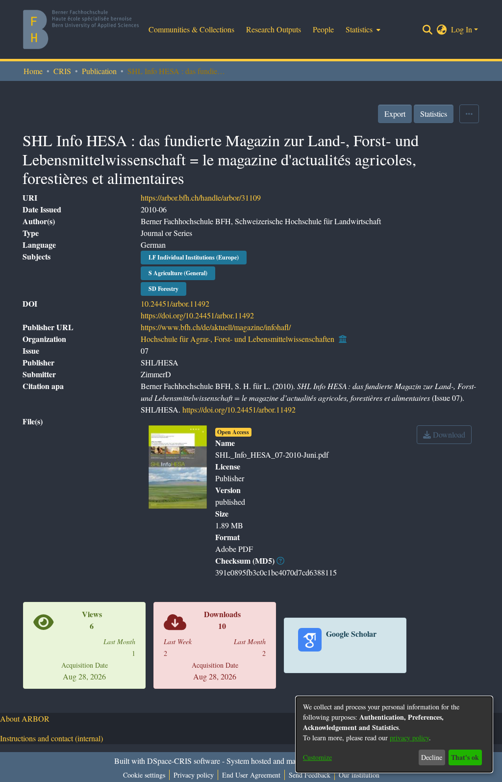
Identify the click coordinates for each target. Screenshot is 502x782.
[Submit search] (428, 29)
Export (394, 113)
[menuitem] (362, 29)
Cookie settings (144, 775)
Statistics (433, 113)
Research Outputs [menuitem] (273, 29)
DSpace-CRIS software (183, 761)
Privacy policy (194, 775)
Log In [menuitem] (461, 29)
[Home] (81, 29)
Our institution (359, 775)
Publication (99, 71)
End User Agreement (251, 775)
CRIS (62, 71)
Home (33, 71)
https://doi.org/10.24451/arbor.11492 (197, 315)
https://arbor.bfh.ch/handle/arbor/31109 (201, 197)
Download (448, 434)
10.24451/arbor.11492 (175, 303)
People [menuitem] (323, 29)
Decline (431, 757)
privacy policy (409, 737)
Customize (317, 757)
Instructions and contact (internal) (51, 738)
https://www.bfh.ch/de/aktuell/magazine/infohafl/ (216, 327)
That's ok (465, 757)
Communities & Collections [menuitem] (191, 29)
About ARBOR (25, 718)
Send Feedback (309, 775)
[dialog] (394, 734)
